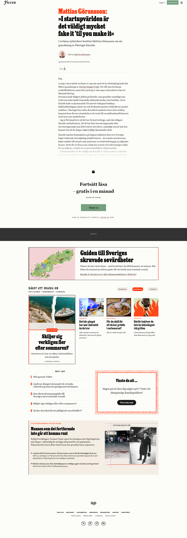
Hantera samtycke (110, 515)
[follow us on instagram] (97, 523)
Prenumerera (172, 2)
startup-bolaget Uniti (89, 87)
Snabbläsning (137, 289)
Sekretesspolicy (76, 515)
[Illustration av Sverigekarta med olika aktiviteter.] (52, 263)
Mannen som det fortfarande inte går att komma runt (53, 431)
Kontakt (116, 512)
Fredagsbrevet (48, 292)
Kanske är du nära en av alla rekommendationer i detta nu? (108, 274)
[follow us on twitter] (83, 523)
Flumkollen (60, 292)
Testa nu (93, 207)
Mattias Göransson (82, 55)
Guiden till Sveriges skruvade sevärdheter (106, 256)
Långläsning (122, 289)
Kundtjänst (125, 512)
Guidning (153, 289)
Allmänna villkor (88, 515)
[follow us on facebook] (90, 523)
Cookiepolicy (99, 515)
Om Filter (60, 512)
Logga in (162, 2)
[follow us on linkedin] (103, 523)
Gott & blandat (34, 292)
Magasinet (70, 512)
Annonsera (93, 512)
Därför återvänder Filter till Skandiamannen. (66, 465)
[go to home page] (10, 2)
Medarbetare (105, 512)
